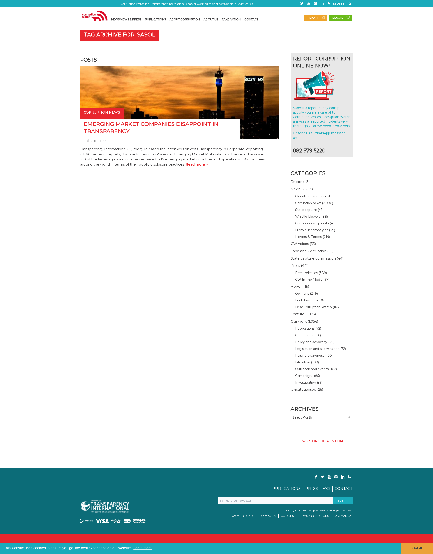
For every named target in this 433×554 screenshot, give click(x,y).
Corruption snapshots (312, 223)
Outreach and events (312, 369)
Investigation (305, 383)
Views (295, 286)
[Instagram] (315, 3)
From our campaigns (311, 230)
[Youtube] (308, 3)
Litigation (302, 362)
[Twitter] (301, 3)
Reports (297, 182)
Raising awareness (309, 355)
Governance (304, 335)
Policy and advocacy (311, 342)
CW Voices (300, 244)
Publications (304, 328)
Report (313, 17)
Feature (297, 314)
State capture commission (313, 258)
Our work (299, 321)
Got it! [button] (417, 548)
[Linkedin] (322, 3)
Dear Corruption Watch (313, 307)
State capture (306, 210)
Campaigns (304, 376)
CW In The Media (308, 280)
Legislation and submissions (317, 349)
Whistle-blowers (307, 216)
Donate (337, 17)
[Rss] (328, 3)
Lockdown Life (306, 300)
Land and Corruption (308, 251)
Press (295, 265)
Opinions (302, 294)
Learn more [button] (142, 548)
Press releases (306, 273)
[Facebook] (295, 3)
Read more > (197, 164)
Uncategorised (303, 389)
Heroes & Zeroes (308, 237)
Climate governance (311, 196)
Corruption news (308, 203)
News (295, 189)
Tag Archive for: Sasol (119, 34)
